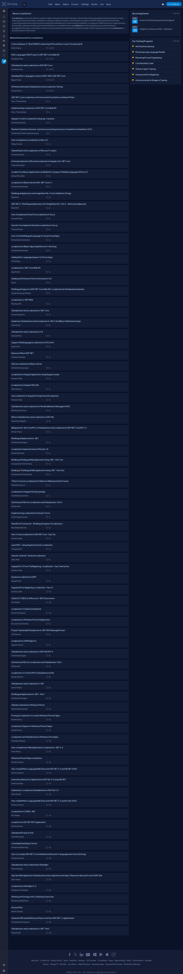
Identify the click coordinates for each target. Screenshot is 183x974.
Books (95, 4)
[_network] (4, 40)
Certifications (137, 960)
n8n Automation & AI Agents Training (151, 80)
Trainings (85, 4)
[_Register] (4, 965)
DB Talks (63, 964)
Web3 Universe (84, 964)
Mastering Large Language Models (150, 52)
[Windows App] (95, 955)
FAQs (129, 960)
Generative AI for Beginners (147, 74)
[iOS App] (107, 955)
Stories (46, 964)
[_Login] (4, 970)
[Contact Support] (113, 955)
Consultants (102, 960)
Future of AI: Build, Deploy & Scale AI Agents (157, 20)
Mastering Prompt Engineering (148, 57)
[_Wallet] (4, 26)
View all (176, 13)
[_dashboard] (4, 21)
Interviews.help (98, 964)
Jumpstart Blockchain (114, 964)
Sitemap (148, 960)
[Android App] (101, 955)
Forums (74, 4)
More (108, 4)
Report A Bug (120, 960)
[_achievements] (4, 36)
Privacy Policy (56, 960)
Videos (66, 4)
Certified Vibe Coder (144, 63)
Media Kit (73, 960)
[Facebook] (69, 955)
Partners (81, 960)
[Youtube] (88, 955)
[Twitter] (75, 955)
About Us (35, 960)
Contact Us (44, 960)
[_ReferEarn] (4, 45)
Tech (50, 4)
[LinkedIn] (81, 955)
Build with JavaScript (132, 964)
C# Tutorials (91, 960)
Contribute (174, 4)
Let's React (72, 964)
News (57, 4)
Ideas (111, 960)
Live (102, 4)
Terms (65, 960)
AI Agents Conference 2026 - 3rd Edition (156, 29)
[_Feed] (4, 16)
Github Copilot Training (145, 69)
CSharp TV (54, 964)
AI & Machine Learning (144, 46)
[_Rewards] (4, 50)
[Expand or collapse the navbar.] (4, 11)
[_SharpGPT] (4, 55)
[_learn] (4, 31)
